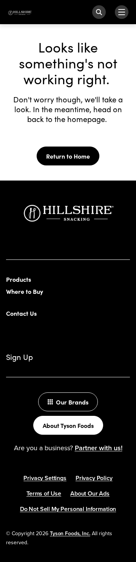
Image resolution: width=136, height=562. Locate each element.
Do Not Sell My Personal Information (68, 509)
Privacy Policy (94, 478)
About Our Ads (90, 493)
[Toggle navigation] (121, 12)
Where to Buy (24, 291)
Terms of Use (43, 493)
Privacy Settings (44, 478)
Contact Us (21, 313)
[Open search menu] (99, 12)
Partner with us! (98, 447)
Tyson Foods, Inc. (70, 533)
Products (18, 279)
